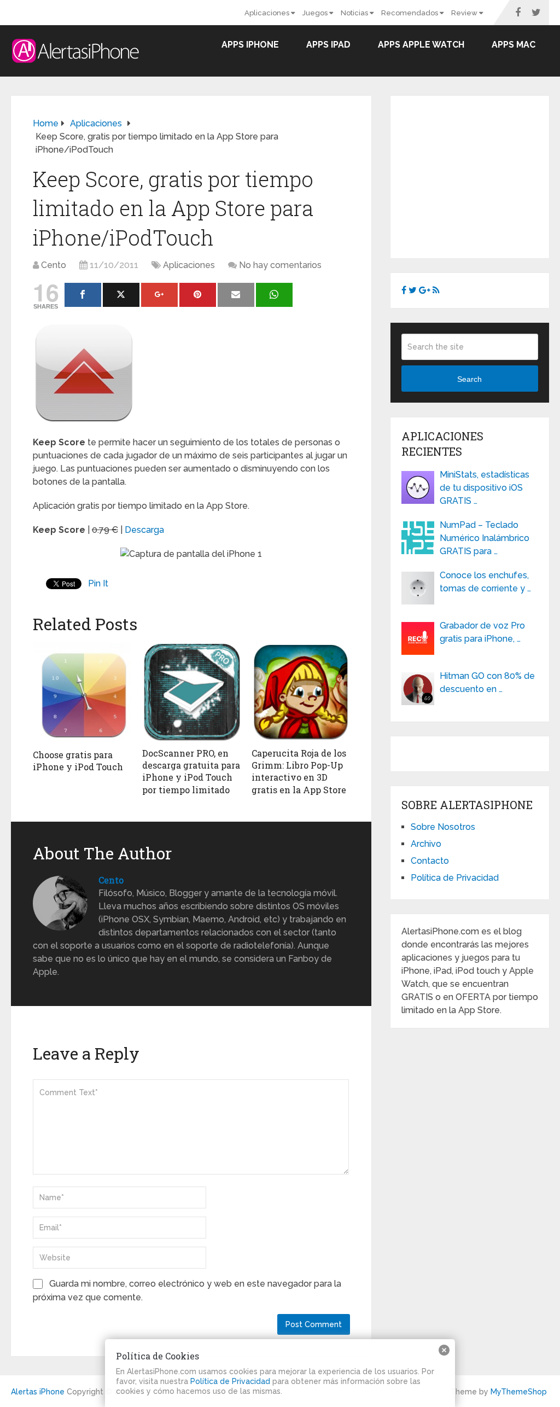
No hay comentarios (280, 265)
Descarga (144, 530)
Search (469, 379)
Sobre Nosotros (443, 827)
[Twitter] (121, 295)
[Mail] (236, 295)
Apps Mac (513, 44)
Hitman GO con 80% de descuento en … (487, 682)
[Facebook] (83, 295)
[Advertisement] (480, 175)
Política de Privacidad (455, 878)
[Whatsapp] (274, 295)
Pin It (98, 583)
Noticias (355, 13)
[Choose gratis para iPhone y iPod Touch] (82, 692)
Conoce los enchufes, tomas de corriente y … (485, 582)
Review (465, 13)
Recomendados (410, 13)
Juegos (315, 13)
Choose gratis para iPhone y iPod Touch (78, 760)
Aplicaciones (267, 13)
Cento (53, 265)
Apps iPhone (250, 44)
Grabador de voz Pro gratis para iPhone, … (482, 632)
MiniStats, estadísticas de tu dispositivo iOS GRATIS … (484, 487)
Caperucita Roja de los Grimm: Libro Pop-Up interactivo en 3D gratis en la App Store (299, 771)
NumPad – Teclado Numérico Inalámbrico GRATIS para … (484, 538)
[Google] (159, 295)
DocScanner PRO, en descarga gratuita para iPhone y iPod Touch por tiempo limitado (191, 771)
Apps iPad (328, 44)
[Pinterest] (197, 295)
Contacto (430, 861)
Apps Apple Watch (421, 44)
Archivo (426, 844)
